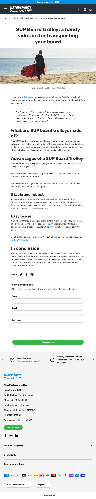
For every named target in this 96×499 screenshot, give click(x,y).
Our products (13, 427)
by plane (77, 221)
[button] (90, 9)
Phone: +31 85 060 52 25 (15, 400)
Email (14, 308)
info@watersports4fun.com (17, 405)
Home (6, 18)
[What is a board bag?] (3, 495)
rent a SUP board (19, 240)
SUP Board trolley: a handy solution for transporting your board (42, 18)
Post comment (48, 342)
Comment (16, 320)
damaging (62, 147)
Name (14, 296)
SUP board (14, 18)
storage (46, 224)
